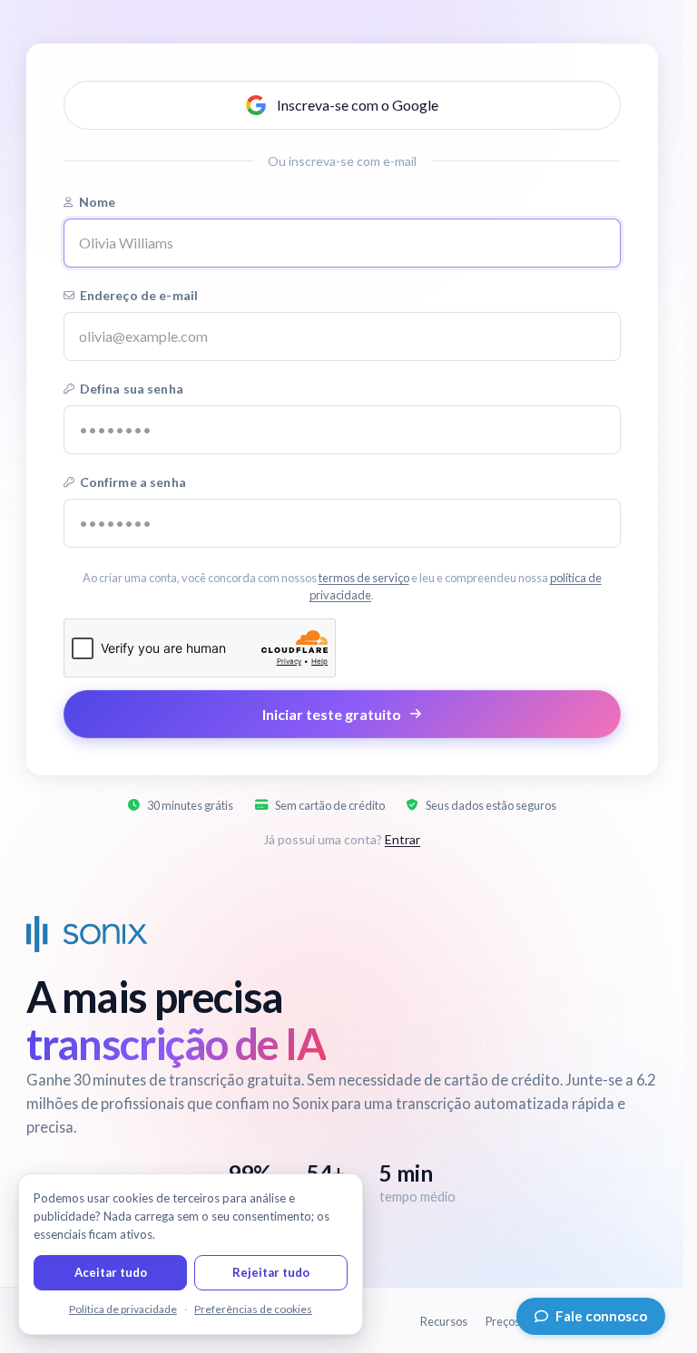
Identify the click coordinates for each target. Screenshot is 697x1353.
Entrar (402, 839)
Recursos (443, 1321)
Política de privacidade (123, 1309)
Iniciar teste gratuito (331, 714)
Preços (503, 1321)
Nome (97, 201)
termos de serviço (364, 577)
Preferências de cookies (253, 1309)
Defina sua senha (131, 388)
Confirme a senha (133, 482)
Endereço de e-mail (139, 295)
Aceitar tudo (110, 1272)
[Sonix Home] (87, 934)
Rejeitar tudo (270, 1272)
